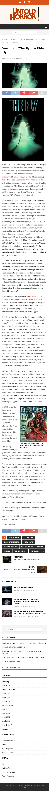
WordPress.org (8, 776)
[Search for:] (24, 32)
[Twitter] (20, 2)
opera (17, 225)
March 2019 (7, 685)
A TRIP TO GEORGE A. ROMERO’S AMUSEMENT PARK (23, 658)
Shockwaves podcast (35, 296)
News (13, 39)
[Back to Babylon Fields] (7, 589)
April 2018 (6, 697)
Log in (4, 764)
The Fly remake (20, 551)
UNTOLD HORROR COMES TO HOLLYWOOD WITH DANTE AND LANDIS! (27, 601)
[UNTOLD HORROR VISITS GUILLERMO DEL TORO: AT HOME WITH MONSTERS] (7, 613)
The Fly (7, 551)
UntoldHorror (23, 58)
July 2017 (5, 709)
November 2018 (8, 689)
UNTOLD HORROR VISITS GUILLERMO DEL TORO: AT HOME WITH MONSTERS (30, 612)
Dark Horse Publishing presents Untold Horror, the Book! (24, 643)
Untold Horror (37, 551)
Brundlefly (28, 538)
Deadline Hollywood (24, 180)
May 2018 (6, 693)
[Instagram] (29, 2)
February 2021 (7, 681)
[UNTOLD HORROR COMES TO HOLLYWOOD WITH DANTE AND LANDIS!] (7, 601)
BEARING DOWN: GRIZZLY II (13, 647)
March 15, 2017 (9, 58)
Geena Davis (28, 542)
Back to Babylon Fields (23, 587)
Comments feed (8, 772)
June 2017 (6, 713)
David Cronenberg (11, 542)
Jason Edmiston (10, 547)
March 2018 (7, 701)
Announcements (8, 740)
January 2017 (7, 729)
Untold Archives (8, 752)
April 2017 (6, 721)
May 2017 (6, 717)
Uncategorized (8, 748)
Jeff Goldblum (27, 547)
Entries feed (7, 768)
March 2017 (7, 725)
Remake (40, 547)
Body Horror (13, 538)
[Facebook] (24, 2)
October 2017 (7, 705)
